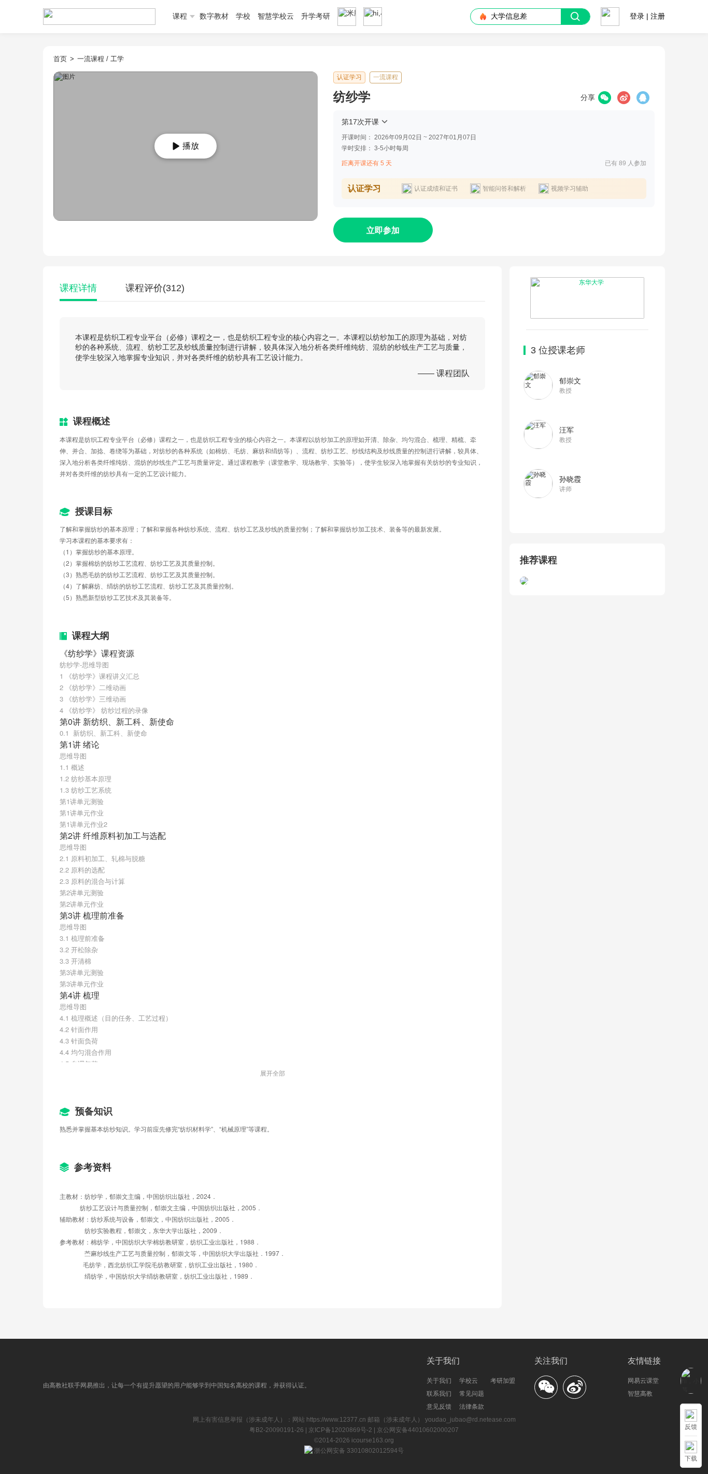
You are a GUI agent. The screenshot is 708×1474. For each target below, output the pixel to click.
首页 (60, 59)
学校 (243, 16)
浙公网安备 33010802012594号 (358, 1450)
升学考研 (315, 16)
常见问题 (471, 1393)
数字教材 (214, 16)
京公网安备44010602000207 (418, 1430)
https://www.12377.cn (336, 1419)
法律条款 (471, 1406)
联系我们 (439, 1393)
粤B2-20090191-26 (277, 1430)
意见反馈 (439, 1406)
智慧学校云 (276, 16)
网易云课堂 (643, 1380)
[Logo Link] (99, 13)
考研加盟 (502, 1380)
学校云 (468, 1380)
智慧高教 (640, 1393)
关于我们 (439, 1380)
